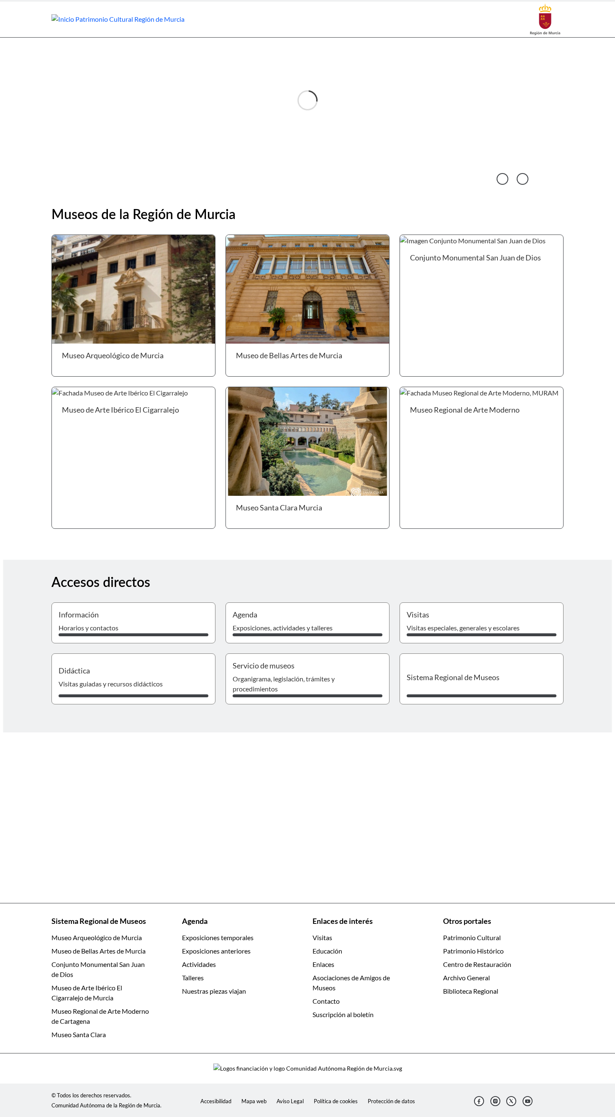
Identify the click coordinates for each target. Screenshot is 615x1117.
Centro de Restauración (477, 964)
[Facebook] (479, 1101)
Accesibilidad (215, 1101)
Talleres (193, 978)
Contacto (326, 1001)
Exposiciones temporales (218, 937)
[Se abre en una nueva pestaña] (545, 19)
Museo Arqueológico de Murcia (96, 937)
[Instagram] (495, 1101)
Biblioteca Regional (470, 991)
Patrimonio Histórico (473, 951)
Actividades (199, 964)
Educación (327, 951)
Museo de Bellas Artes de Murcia (98, 951)
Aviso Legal (290, 1101)
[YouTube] (528, 1101)
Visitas (322, 937)
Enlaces (323, 964)
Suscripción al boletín (343, 1014)
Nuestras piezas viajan (214, 991)
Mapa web (253, 1101)
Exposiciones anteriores (216, 951)
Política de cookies (336, 1101)
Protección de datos (391, 1101)
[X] (511, 1101)
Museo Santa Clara (78, 1034)
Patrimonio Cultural (472, 937)
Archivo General (466, 978)
